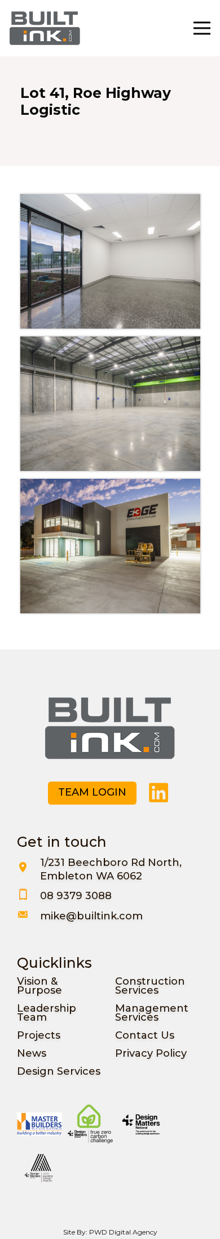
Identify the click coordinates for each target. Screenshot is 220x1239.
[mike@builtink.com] (28, 916)
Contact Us (144, 1035)
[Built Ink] (45, 28)
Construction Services (150, 985)
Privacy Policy (151, 1053)
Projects (38, 1035)
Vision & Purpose (39, 985)
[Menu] (202, 28)
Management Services (151, 1012)
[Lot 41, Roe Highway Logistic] (110, 261)
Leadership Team (46, 1012)
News (31, 1053)
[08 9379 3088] (28, 895)
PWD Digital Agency (123, 1232)
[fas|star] (159, 793)
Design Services (58, 1071)
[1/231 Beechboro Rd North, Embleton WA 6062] (28, 869)
